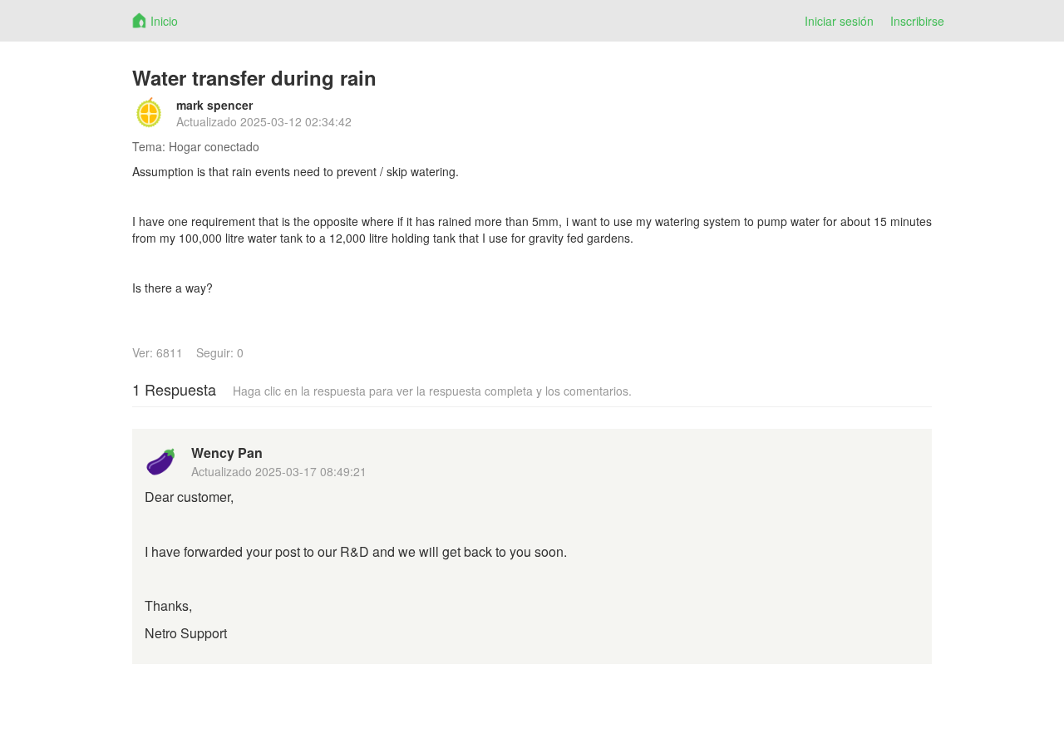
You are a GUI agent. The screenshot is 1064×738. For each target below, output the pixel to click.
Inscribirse (917, 20)
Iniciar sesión (839, 20)
